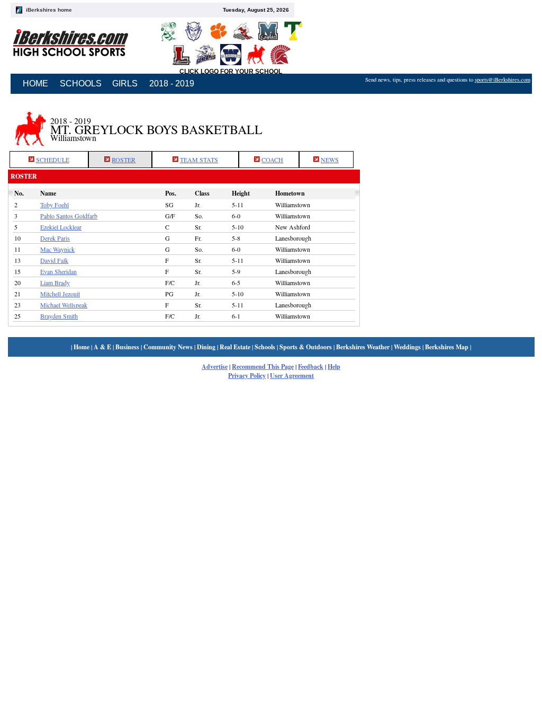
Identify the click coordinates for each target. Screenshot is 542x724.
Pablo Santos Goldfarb (68, 215)
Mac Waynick (57, 249)
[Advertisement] (447, 123)
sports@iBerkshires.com (502, 79)
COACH (272, 159)
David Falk (54, 260)
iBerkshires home (49, 10)
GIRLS (125, 83)
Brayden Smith (59, 316)
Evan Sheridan (58, 271)
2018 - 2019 (171, 83)
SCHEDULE (52, 159)
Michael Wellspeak (63, 305)
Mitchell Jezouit (60, 293)
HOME (35, 83)
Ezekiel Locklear (61, 227)
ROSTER (124, 159)
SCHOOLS (81, 83)
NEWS (330, 159)
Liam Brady (55, 282)
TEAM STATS (199, 159)
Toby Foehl (54, 204)
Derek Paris (55, 238)
